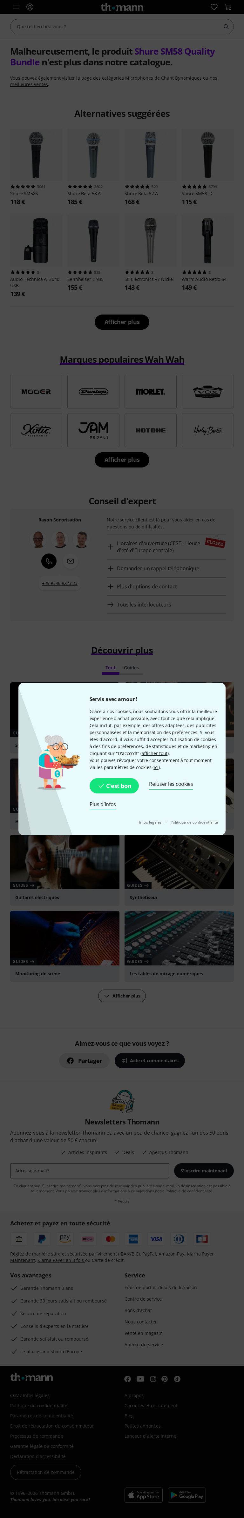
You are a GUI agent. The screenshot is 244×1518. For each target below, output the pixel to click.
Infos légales (151, 822)
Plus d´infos (103, 804)
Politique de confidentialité (194, 822)
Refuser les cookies (171, 783)
